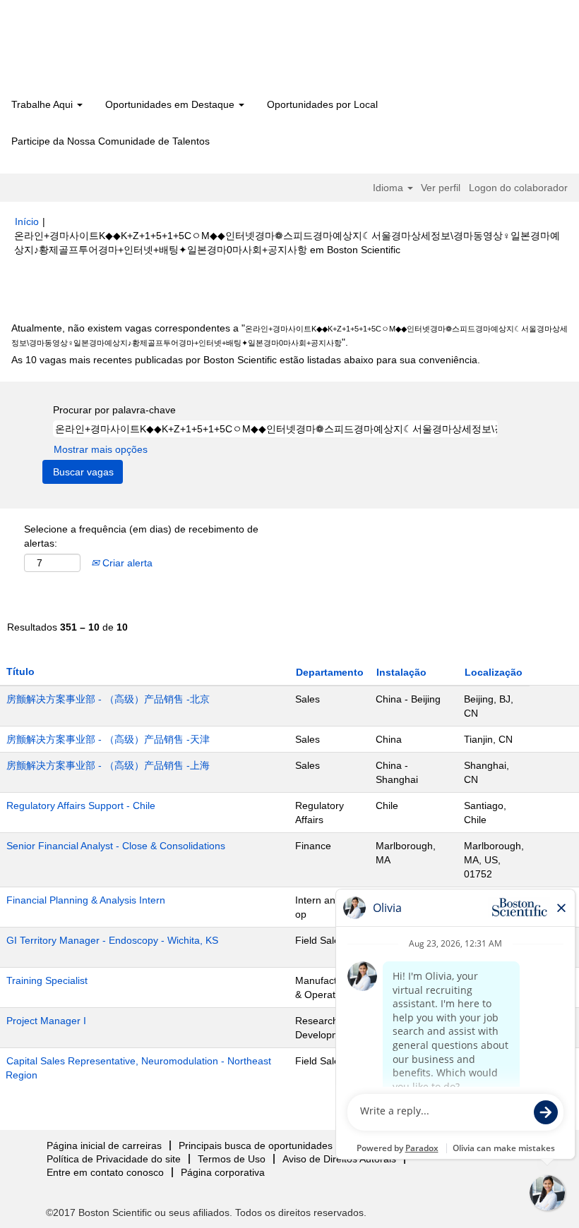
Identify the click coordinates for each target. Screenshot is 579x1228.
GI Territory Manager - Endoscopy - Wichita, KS (112, 940)
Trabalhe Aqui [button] (43, 104)
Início (27, 221)
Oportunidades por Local (322, 104)
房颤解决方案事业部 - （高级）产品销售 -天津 (108, 739)
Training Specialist (47, 980)
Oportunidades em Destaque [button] (171, 104)
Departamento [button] (330, 672)
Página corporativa (223, 1172)
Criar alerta (126, 563)
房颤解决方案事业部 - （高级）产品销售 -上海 (108, 765)
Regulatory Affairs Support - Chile (80, 805)
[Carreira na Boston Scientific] (96, 50)
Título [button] (20, 671)
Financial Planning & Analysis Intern (85, 900)
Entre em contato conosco (105, 1172)
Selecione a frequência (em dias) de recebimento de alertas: (141, 536)
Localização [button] (494, 672)
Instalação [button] (401, 672)
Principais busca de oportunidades (256, 1145)
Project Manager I (46, 1020)
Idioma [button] (389, 187)
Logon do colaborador (518, 187)
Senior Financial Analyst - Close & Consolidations (115, 845)
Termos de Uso (231, 1159)
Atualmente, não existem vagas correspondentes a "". (289, 335)
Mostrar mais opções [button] (101, 449)
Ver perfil (440, 187)
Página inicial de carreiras (104, 1145)
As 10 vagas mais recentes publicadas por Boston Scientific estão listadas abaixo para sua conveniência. (245, 359)
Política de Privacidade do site (114, 1159)
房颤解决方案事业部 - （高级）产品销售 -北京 (108, 699)
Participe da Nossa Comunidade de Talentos (110, 141)
